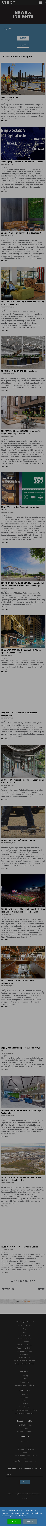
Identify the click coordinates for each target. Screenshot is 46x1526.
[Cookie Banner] (23, 1516)
